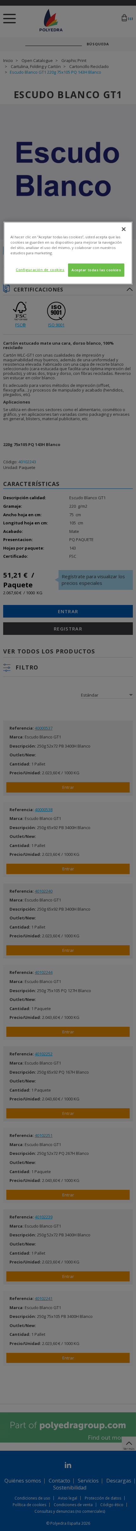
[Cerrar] (124, 229)
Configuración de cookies (40, 269)
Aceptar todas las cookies (96, 270)
